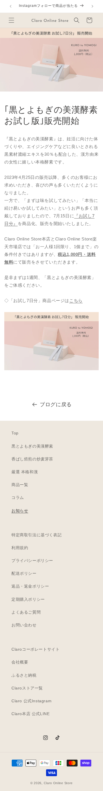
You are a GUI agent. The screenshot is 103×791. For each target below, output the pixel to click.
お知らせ (19, 510)
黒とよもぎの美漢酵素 (32, 446)
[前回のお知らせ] (10, 6)
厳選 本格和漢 (24, 472)
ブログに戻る (56, 404)
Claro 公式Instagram (31, 701)
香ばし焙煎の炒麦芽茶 (32, 459)
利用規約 (19, 547)
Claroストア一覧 (27, 688)
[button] (11, 20)
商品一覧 (19, 484)
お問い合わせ (24, 625)
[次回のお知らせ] (92, 6)
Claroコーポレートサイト (35, 649)
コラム (17, 497)
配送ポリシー (24, 573)
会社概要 (19, 662)
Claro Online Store (58, 783)
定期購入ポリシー (28, 599)
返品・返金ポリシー (30, 586)
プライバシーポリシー (32, 560)
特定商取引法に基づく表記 (36, 535)
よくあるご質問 (26, 612)
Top (15, 433)
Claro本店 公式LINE (30, 713)
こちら (76, 300)
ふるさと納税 (24, 675)
